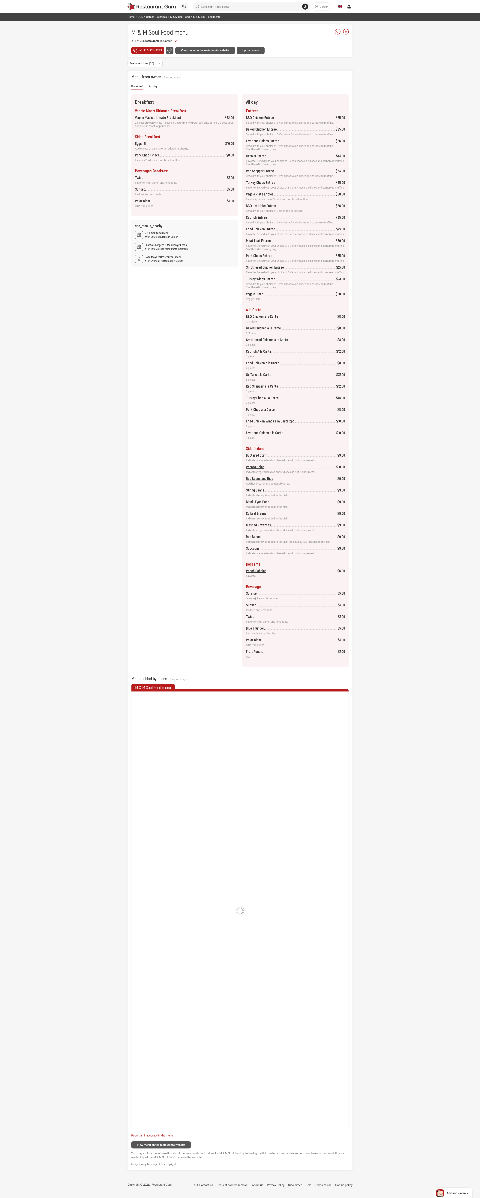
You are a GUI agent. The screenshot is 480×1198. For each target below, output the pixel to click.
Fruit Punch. (254, 651)
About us (257, 1185)
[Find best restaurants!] (152, 6)
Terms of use (323, 1185)
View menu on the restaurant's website (205, 50)
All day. (153, 86)
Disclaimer (295, 1185)
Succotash (253, 548)
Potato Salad (255, 466)
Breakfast (137, 86)
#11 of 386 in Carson (151, 41)
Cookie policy (343, 1185)
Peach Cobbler (256, 570)
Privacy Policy (275, 1185)
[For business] (184, 6)
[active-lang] (340, 6)
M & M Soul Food (152, 32)
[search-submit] (197, 6)
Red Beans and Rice (259, 478)
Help (308, 1185)
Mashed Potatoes (258, 525)
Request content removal (232, 1185)
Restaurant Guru (162, 1184)
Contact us (206, 1185)
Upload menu (250, 50)
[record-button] (305, 7)
